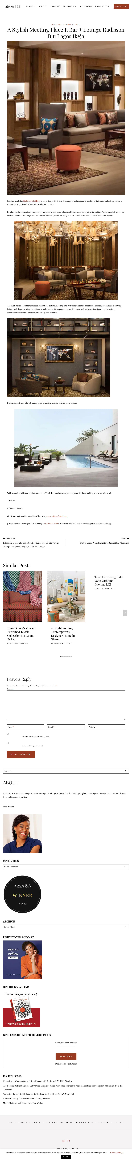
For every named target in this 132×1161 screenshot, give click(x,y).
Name (11, 727)
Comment (10, 689)
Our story (104, 1122)
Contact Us (121, 6)
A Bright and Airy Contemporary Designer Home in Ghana (63, 633)
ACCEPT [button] (66, 1157)
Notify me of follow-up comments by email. (36, 736)
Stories (22, 1122)
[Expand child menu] (30, 6)
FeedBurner (72, 1063)
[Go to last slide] (7, 613)
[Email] (69, 1141)
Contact (119, 1122)
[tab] (60, 656)
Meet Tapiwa (8, 806)
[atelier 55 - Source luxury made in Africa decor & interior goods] (12, 6)
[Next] (125, 613)
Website (92, 727)
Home (10, 1122)
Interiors (56, 24)
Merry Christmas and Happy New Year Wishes (23, 1103)
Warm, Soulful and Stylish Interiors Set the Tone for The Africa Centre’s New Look (38, 1094)
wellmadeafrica (18, 643)
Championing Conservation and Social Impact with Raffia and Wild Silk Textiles (37, 1081)
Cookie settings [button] (116, 1152)
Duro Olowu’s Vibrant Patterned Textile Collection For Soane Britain (21, 633)
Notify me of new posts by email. (32, 746)
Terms (75, 1149)
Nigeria (67, 24)
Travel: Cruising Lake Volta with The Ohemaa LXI (108, 580)
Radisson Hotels (52, 523)
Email (51, 727)
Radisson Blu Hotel (31, 200)
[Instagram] (63, 1141)
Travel (77, 24)
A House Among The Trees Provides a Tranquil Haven (26, 1098)
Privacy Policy (61, 1149)
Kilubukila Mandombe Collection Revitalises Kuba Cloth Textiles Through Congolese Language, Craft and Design (31, 542)
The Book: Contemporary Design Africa (70, 1122)
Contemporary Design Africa (94, 6)
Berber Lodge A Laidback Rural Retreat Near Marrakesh (104, 540)
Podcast (43, 6)
